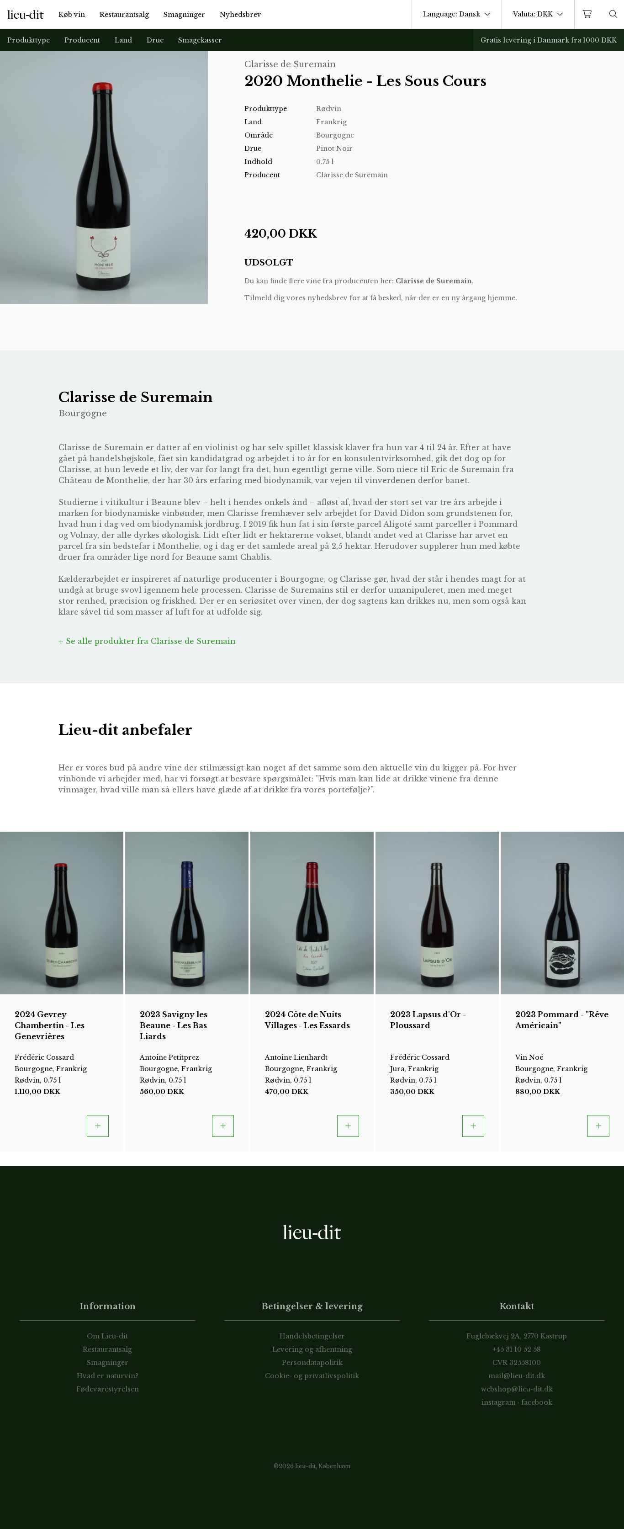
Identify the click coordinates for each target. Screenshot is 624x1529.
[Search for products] (613, 14)
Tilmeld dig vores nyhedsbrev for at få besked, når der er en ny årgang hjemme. (380, 298)
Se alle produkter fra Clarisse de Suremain (149, 641)
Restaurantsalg (124, 15)
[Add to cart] (98, 1126)
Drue (155, 40)
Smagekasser (200, 40)
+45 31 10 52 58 (517, 1349)
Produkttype (28, 40)
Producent (82, 40)
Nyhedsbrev (240, 15)
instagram (498, 1402)
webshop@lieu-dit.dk (517, 1389)
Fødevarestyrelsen (107, 1389)
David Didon (399, 513)
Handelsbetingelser (312, 1336)
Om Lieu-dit (107, 1336)
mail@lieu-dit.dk (516, 1376)
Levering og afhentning (312, 1349)
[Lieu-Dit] (25, 14)
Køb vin (71, 15)
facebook (536, 1402)
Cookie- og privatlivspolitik (312, 1376)
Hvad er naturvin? (107, 1376)
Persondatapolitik (312, 1363)
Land (123, 40)
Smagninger (184, 15)
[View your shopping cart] (589, 14)
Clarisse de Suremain (434, 281)
